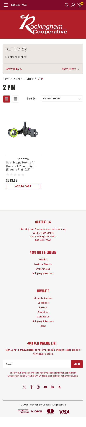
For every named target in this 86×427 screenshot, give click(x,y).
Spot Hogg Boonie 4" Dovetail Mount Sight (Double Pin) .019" (21, 166)
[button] (43, 69)
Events (43, 307)
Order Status (43, 268)
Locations (43, 302)
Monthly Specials (43, 298)
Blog (43, 325)
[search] (66, 5)
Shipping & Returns (43, 273)
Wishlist (43, 259)
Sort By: (31, 98)
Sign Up (48, 264)
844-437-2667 (19, 4)
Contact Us (43, 316)
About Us (43, 311)
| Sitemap (61, 404)
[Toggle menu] (5, 7)
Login (37, 264)
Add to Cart (23, 186)
